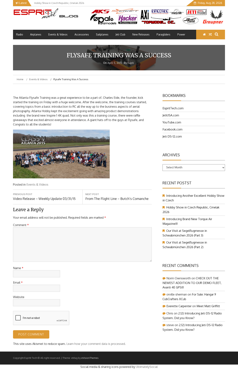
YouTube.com (172, 122)
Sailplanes (102, 34)
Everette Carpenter (179, 306)
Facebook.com (172, 129)
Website (18, 297)
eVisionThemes (90, 357)
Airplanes (35, 34)
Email (18, 282)
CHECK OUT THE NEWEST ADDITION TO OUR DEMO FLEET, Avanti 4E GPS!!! (192, 282)
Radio (19, 34)
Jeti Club (120, 34)
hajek (131, 62)
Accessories (82, 34)
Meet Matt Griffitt (208, 306)
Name (18, 268)
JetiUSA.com (171, 115)
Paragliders (163, 34)
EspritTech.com (173, 108)
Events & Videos (57, 34)
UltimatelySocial (147, 367)
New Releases (140, 34)
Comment (21, 225)
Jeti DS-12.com (172, 136)
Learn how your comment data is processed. (96, 344)
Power (181, 34)
